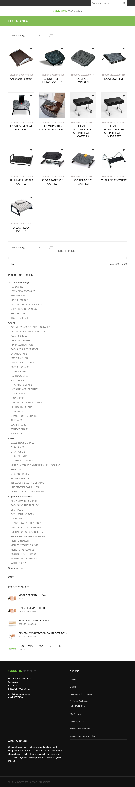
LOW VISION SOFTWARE (23, 291)
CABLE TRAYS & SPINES (22, 443)
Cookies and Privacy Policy (82, 736)
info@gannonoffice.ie (20, 694)
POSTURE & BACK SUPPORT (25, 554)
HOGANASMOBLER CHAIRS (24, 389)
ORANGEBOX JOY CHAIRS (24, 416)
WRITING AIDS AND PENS (24, 558)
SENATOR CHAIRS (19, 429)
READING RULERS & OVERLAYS (26, 304)
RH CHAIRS (16, 420)
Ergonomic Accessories (20, 496)
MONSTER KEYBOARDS (22, 549)
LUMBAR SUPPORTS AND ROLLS (27, 532)
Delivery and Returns (80, 721)
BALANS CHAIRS (19, 353)
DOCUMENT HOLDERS (22, 514)
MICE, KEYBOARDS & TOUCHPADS (28, 536)
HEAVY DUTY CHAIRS (21, 384)
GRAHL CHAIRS (18, 371)
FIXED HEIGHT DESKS (22, 460)
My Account (75, 714)
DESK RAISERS (18, 451)
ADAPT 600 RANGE (20, 340)
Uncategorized (15, 567)
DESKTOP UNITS (19, 456)
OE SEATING (17, 411)
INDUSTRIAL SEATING (22, 393)
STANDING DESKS (20, 478)
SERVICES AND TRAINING (24, 309)
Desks (11, 438)
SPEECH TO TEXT (19, 313)
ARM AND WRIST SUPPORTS (25, 501)
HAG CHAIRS (17, 380)
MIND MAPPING (19, 295)
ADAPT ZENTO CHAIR (22, 345)
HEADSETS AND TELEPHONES (26, 523)
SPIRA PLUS (16, 433)
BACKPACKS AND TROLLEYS (25, 505)
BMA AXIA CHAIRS (20, 358)
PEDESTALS (16, 469)
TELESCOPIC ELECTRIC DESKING (27, 482)
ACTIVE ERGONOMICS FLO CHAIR (28, 331)
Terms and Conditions (80, 728)
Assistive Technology (18, 282)
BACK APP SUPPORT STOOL (24, 349)
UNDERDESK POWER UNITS (25, 487)
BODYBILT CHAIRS (20, 367)
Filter (12, 264)
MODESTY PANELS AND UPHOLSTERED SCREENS (35, 465)
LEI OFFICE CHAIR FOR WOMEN (27, 402)
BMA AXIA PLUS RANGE (22, 362)
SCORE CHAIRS (18, 424)
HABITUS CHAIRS (19, 376)
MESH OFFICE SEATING (22, 407)
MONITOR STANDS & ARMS (24, 545)
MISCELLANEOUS (19, 300)
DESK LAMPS (17, 447)
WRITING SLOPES (19, 563)
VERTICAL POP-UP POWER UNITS (27, 491)
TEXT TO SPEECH (19, 318)
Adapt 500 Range (19, 336)
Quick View (18, 66)
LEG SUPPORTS (18, 398)
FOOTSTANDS (18, 518)
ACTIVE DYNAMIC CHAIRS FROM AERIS (30, 327)
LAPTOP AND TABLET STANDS (26, 527)
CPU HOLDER (17, 509)
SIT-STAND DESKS (20, 474)
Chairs (11, 322)
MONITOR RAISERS (20, 541)
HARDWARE (17, 286)
